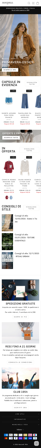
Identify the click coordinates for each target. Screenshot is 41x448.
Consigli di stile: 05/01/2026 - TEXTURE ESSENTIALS (25, 237)
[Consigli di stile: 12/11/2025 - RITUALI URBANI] (7, 260)
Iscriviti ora (20, 408)
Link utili (19, 414)
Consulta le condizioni (20, 362)
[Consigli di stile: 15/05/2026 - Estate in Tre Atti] (7, 222)
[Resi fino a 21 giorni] (20, 332)
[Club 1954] (20, 378)
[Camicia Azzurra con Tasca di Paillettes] (11, 197)
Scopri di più (20, 317)
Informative (20, 419)
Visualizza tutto (32, 83)
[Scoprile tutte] (20, 136)
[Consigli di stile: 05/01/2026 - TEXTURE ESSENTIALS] (7, 241)
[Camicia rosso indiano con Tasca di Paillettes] (7, 197)
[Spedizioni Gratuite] (20, 290)
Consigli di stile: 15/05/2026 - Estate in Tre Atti (26, 218)
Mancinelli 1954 (20, 424)
